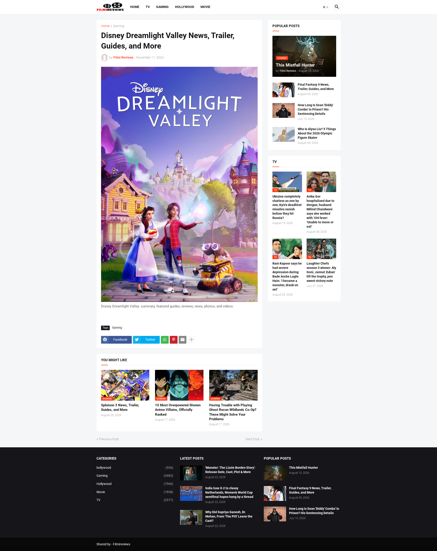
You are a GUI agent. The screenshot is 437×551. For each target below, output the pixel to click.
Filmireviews (121, 544)
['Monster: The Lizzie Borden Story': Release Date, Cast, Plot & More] (191, 473)
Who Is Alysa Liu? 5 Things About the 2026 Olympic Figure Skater (317, 133)
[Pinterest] (174, 340)
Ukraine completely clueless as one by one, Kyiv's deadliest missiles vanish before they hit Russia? (287, 207)
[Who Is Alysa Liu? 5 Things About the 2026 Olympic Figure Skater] (283, 134)
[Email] (182, 340)
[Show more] (191, 340)
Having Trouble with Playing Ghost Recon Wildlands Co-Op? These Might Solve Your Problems (232, 412)
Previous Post (109, 439)
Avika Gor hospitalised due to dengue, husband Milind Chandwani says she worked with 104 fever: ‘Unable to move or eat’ (320, 211)
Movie (205, 7)
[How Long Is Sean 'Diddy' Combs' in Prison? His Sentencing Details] (283, 110)
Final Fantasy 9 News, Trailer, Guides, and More (316, 87)
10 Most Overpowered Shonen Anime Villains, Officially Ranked (178, 410)
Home (134, 7)
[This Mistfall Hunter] (275, 473)
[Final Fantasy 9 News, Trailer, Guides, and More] (283, 89)
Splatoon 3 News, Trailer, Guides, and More (120, 407)
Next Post (252, 439)
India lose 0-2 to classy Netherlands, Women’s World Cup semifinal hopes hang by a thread (229, 492)
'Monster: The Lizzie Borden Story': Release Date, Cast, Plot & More (230, 470)
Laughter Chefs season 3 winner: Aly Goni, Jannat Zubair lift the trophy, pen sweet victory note (321, 272)
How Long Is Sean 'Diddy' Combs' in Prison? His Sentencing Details (315, 109)
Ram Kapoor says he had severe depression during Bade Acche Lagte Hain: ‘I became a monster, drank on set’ (287, 276)
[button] (326, 7)
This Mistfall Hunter (303, 467)
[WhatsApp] (165, 340)
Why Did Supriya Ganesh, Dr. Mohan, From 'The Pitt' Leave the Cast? (228, 516)
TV (148, 7)
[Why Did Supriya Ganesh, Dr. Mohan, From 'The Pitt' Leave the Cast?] (191, 517)
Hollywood (184, 7)
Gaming (162, 7)
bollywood (135, 467)
